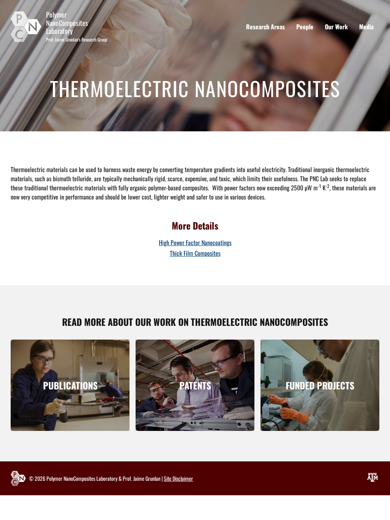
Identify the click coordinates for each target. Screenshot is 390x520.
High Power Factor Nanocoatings (195, 242)
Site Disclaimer (178, 478)
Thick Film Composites (195, 253)
